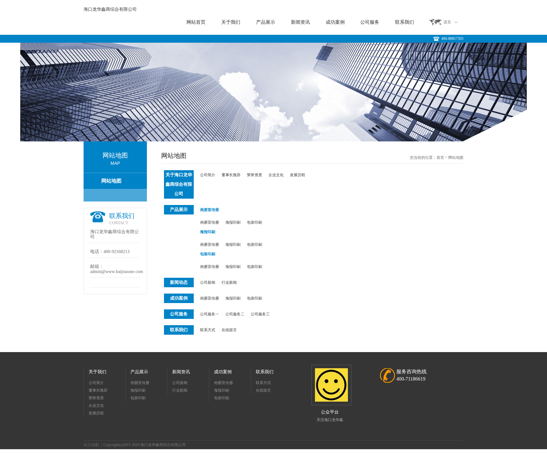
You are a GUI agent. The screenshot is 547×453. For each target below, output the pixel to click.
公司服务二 (234, 314)
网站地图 (111, 180)
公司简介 (207, 175)
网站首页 (195, 22)
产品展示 (265, 22)
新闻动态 (179, 282)
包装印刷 (254, 222)
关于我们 (230, 22)
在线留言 (229, 330)
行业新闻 (229, 282)
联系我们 (404, 22)
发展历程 (297, 175)
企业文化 (276, 175)
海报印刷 (233, 222)
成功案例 (335, 22)
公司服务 (369, 22)
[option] (273, 92)
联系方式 (207, 330)
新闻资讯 (300, 22)
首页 (440, 157)
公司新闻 (207, 282)
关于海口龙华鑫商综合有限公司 (179, 184)
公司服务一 (209, 314)
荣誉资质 (254, 175)
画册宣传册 (209, 210)
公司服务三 (260, 314)
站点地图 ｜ (94, 445)
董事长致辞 (231, 175)
